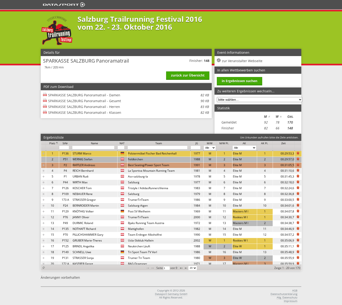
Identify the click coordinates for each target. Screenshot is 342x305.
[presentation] (171, 209)
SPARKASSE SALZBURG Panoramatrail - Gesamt (128, 101)
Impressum (290, 301)
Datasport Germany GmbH (171, 294)
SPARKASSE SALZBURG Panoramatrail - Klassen (128, 112)
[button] (43, 267)
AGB (294, 290)
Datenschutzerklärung (284, 294)
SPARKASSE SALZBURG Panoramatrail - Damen (128, 95)
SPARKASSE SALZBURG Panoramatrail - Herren (128, 106)
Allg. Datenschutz (287, 297)
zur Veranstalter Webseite (242, 61)
